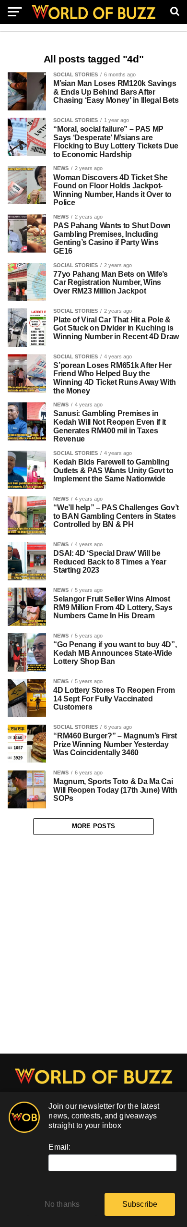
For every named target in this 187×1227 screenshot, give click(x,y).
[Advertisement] (93, 944)
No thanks (62, 1204)
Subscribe (140, 1204)
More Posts (94, 826)
